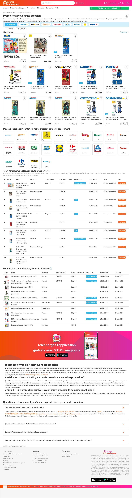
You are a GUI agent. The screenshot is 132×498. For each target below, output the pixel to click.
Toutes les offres (11, 12)
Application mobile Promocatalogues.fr (14, 462)
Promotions (31, 8)
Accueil (5, 8)
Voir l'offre (122, 183)
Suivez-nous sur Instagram (40, 458)
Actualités (6, 469)
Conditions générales (59, 486)
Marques (5, 460)
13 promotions (8, 32)
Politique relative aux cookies (90, 486)
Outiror (99, 412)
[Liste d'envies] (127, 2)
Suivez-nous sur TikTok (39, 462)
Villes (57, 8)
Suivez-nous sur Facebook (40, 456)
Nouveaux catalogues (17, 8)
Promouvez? (6, 456)
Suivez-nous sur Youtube (40, 460)
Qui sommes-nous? (8, 465)
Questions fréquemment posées (12, 454)
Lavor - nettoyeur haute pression (69, 414)
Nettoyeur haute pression (66, 412)
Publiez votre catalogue (9, 467)
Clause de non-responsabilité (43, 486)
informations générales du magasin (36, 375)
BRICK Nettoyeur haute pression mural (43, 414)
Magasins (40, 8)
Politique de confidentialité (73, 486)
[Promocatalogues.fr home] (11, 2)
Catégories (50, 8)
